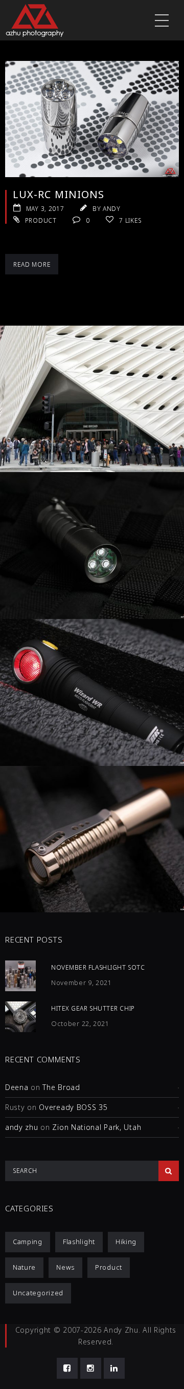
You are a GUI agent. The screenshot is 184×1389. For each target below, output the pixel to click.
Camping (27, 1241)
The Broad (61, 1087)
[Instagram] (90, 1368)
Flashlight (79, 1241)
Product (41, 220)
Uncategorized (38, 1292)
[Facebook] (67, 1368)
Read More (32, 264)
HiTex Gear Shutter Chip (93, 1008)
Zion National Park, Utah (96, 1127)
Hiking (126, 1241)
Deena (17, 1087)
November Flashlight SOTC (98, 967)
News (65, 1267)
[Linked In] (114, 1368)
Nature (24, 1267)
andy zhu (21, 1127)
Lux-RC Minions (58, 194)
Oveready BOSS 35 (73, 1107)
